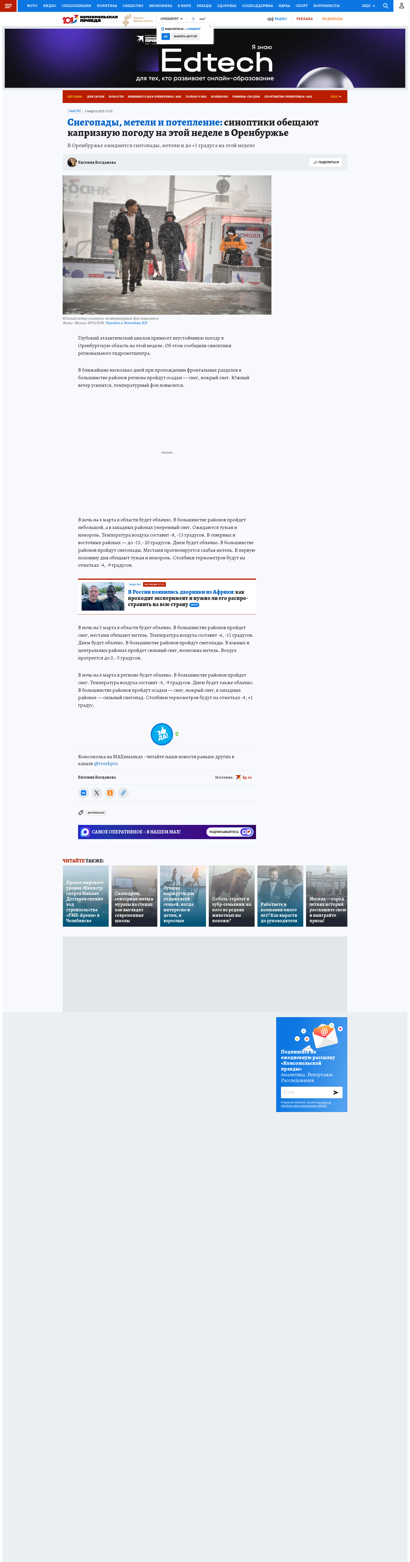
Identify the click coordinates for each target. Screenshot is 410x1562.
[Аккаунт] (401, 6)
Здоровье (226, 5)
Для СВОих (95, 96)
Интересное (96, 812)
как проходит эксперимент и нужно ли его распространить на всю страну (188, 598)
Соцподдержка (257, 5)
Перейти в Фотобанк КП (126, 322)
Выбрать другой (185, 36)
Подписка (332, 18)
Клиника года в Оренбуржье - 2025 (154, 96)
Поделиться (328, 162)
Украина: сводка (246, 96)
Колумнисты (326, 5)
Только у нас (196, 96)
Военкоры (219, 96)
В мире (184, 5)
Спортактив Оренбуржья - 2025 (288, 96)
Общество (133, 5)
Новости (116, 96)
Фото (32, 5)
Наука (284, 5)
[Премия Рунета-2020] (135, 19)
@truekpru (106, 763)
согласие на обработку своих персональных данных (306, 1104)
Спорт (302, 5)
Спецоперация (76, 5)
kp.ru (247, 777)
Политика (107, 5)
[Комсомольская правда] (90, 19)
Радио (281, 19)
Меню (8, 6)
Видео (49, 5)
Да (166, 36)
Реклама (304, 18)
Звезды (204, 5)
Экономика (160, 5)
